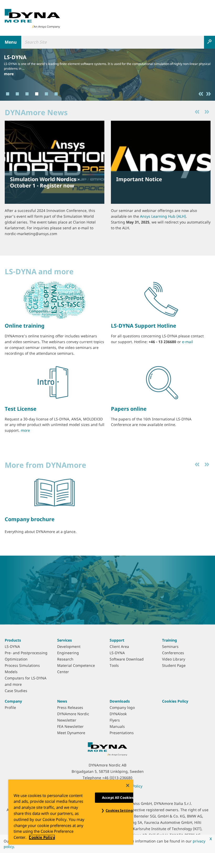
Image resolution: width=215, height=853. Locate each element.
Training (169, 640)
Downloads (120, 701)
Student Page (174, 665)
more (9, 73)
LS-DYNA (15, 57)
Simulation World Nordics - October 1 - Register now (44, 182)
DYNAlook (118, 713)
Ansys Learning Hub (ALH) (163, 216)
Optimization (16, 659)
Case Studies (16, 690)
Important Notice (139, 179)
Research (65, 659)
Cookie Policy (42, 837)
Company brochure (30, 519)
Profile (10, 707)
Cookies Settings (120, 810)
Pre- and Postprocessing (26, 652)
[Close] (127, 785)
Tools (114, 665)
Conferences (173, 652)
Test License (20, 408)
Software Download (127, 659)
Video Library (173, 659)
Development (68, 646)
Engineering (68, 652)
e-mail (187, 341)
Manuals (117, 726)
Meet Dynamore (71, 732)
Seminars (170, 646)
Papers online (129, 408)
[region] (70, 812)
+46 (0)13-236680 (117, 777)
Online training (25, 325)
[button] (202, 94)
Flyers (115, 720)
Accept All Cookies (117, 797)
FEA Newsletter (70, 726)
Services (64, 640)
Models (11, 671)
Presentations (122, 732)
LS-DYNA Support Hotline (143, 325)
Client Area (119, 646)
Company (13, 701)
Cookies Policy (175, 701)
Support (117, 640)
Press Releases (70, 707)
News (62, 701)
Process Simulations (22, 665)
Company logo (122, 707)
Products (13, 640)
